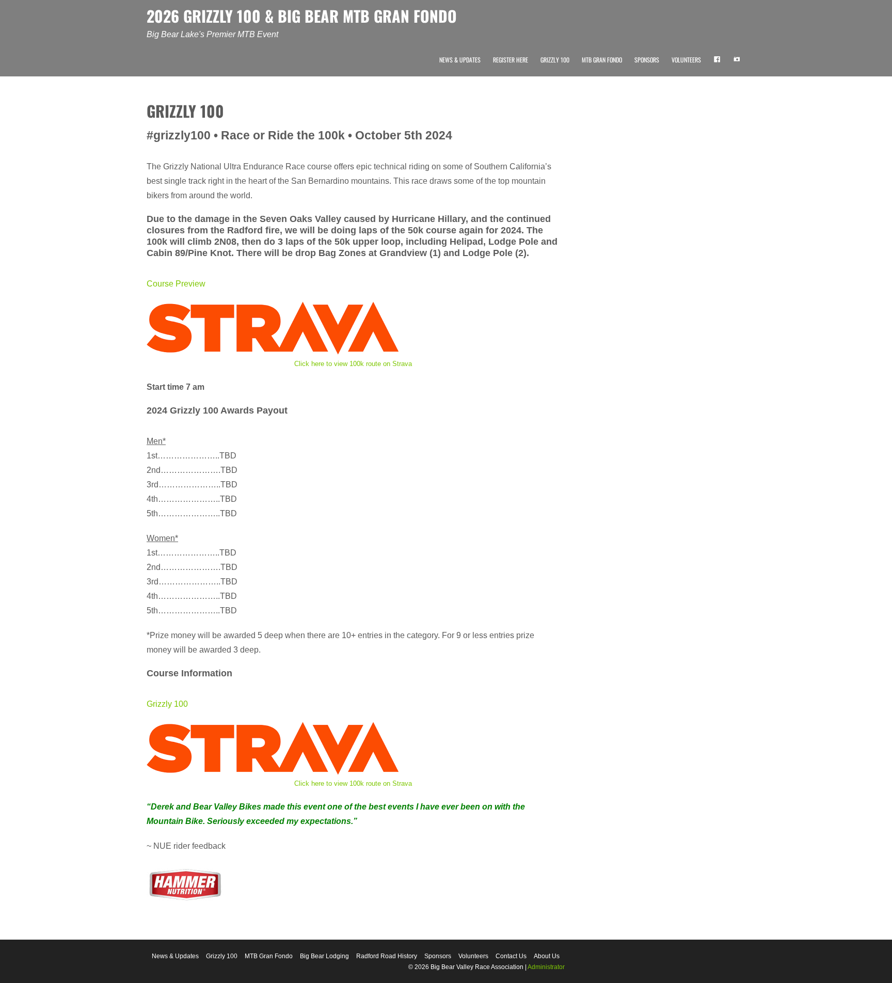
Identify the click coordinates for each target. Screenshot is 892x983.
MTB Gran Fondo (602, 59)
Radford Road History (386, 956)
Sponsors (646, 59)
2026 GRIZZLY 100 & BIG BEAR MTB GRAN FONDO (302, 15)
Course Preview (176, 283)
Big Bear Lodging (324, 956)
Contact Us (511, 956)
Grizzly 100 (554, 59)
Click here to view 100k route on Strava (353, 364)
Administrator (546, 967)
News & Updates (460, 59)
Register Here (510, 59)
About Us (547, 956)
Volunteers (686, 59)
